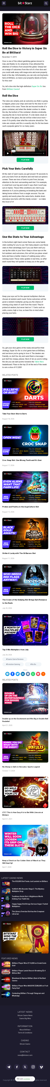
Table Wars (39, 362)
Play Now (25, 160)
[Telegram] (7, 674)
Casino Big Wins (25, 1018)
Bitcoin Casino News (25, 1015)
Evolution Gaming (13, 664)
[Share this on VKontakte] (28, 674)
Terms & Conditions (25, 1033)
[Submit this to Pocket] (38, 674)
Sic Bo (34, 664)
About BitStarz (25, 1030)
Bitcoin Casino (25, 1044)
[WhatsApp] (33, 674)
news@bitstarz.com (25, 1055)
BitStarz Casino (13, 89)
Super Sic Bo (37, 86)
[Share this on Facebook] (12, 674)
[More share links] (43, 674)
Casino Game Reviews (15, 659)
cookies (26, 1079)
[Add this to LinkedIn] (23, 674)
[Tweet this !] (18, 674)
